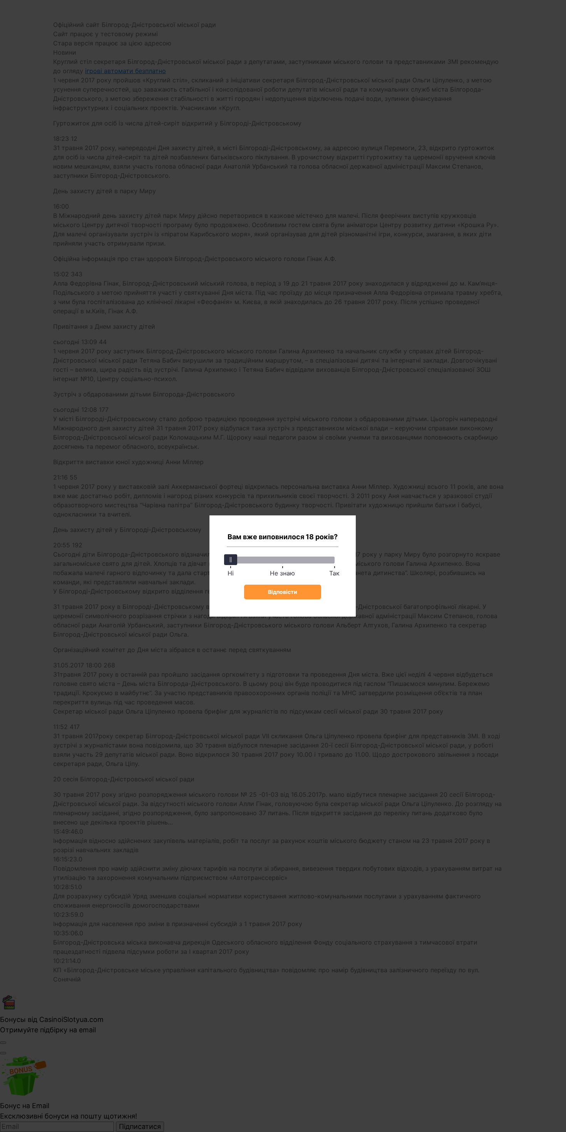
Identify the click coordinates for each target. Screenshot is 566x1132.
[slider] (230, 559)
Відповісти (282, 592)
